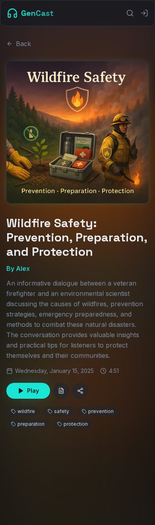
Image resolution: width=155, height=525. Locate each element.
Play (33, 390)
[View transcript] (61, 391)
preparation (31, 424)
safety (61, 411)
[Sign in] (144, 13)
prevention (101, 411)
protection (76, 424)
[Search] (130, 13)
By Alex (18, 268)
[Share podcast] (80, 391)
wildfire (26, 411)
